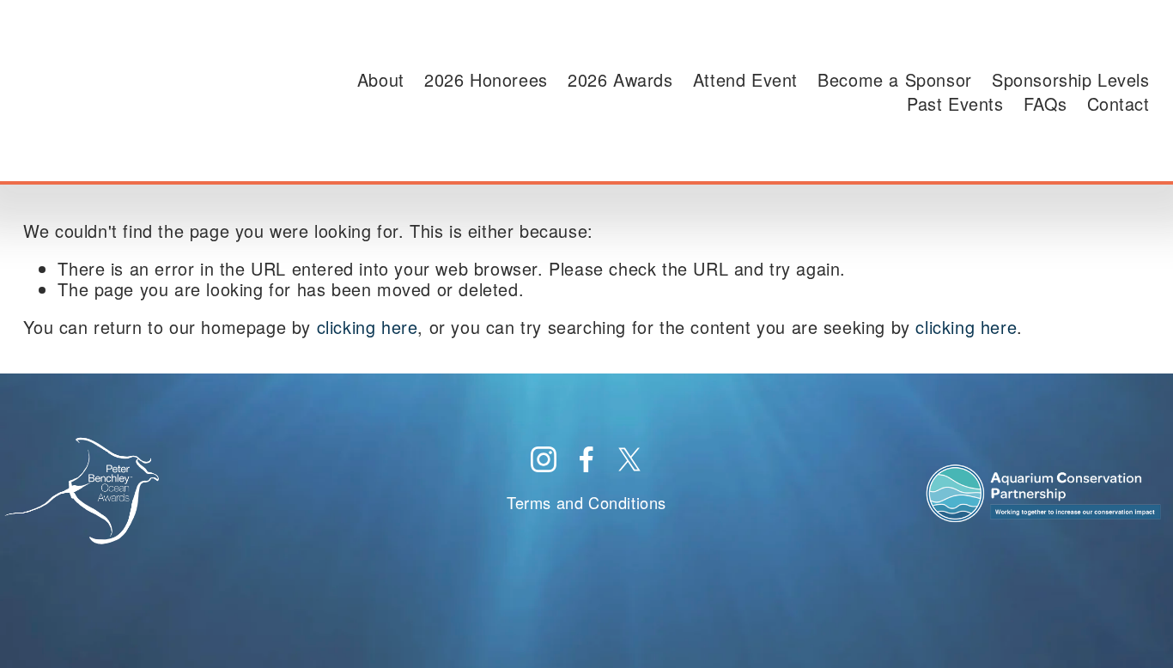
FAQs (1045, 104)
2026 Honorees (486, 80)
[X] (629, 459)
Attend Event (745, 80)
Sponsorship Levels (1071, 80)
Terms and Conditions (586, 503)
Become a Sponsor (894, 80)
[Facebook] (586, 459)
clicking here (367, 326)
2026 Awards (620, 80)
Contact (1118, 104)
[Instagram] (543, 459)
